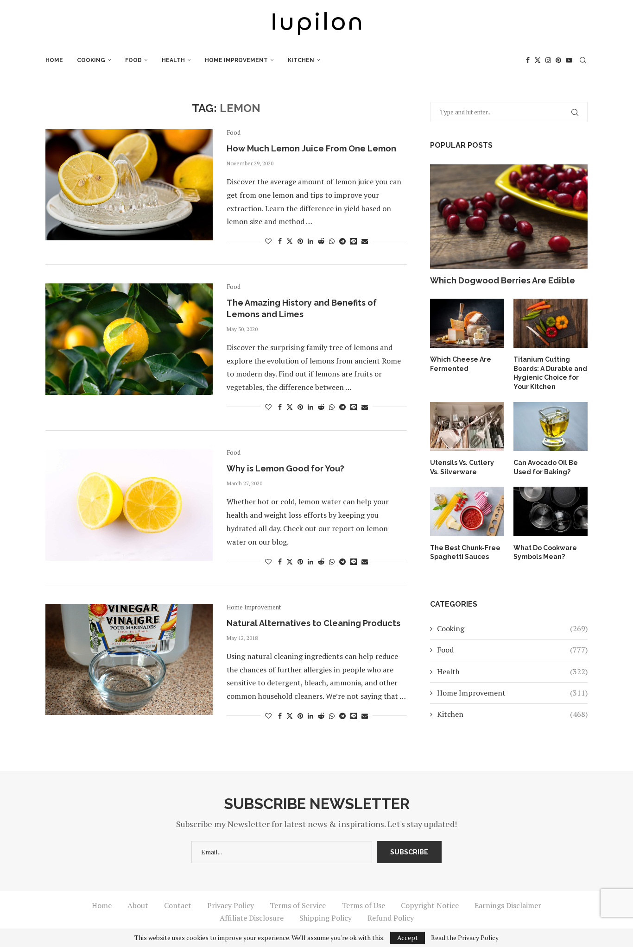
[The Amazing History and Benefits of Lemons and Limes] (129, 339)
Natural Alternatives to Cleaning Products (313, 623)
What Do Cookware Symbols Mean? (545, 552)
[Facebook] (528, 60)
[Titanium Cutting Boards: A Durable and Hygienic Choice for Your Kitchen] (550, 323)
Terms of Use (363, 905)
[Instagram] (548, 60)
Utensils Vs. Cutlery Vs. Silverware (462, 467)
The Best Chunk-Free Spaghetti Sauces (465, 552)
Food (133, 60)
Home (54, 60)
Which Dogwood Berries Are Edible (502, 280)
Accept (407, 937)
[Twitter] (537, 60)
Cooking (91, 60)
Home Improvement (236, 60)
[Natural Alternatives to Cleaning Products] (129, 659)
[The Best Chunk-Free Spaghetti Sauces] (467, 511)
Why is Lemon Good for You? (285, 468)
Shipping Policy (325, 918)
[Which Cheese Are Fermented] (467, 323)
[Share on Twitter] (289, 241)
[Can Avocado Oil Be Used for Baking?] (550, 427)
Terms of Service (298, 905)
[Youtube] (569, 60)
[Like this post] (268, 241)
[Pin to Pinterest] (300, 241)
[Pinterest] (558, 60)
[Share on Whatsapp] (332, 241)
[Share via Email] (364, 241)
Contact (177, 905)
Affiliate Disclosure (252, 918)
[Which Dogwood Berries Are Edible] (509, 217)
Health (173, 60)
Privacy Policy (230, 905)
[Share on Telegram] (342, 241)
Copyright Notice (430, 905)
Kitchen (301, 60)
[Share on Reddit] (321, 241)
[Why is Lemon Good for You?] (129, 504)
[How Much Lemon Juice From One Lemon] (129, 184)
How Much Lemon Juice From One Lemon (311, 148)
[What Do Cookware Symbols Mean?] (550, 511)
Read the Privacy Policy (465, 937)
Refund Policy (390, 918)
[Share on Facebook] (280, 241)
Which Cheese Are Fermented (460, 364)
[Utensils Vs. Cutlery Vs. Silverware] (467, 427)
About (137, 905)
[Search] (583, 60)
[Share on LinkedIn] (310, 241)
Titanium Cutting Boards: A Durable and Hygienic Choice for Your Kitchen (550, 373)
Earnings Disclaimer (508, 905)
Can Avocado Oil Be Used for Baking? (545, 467)
